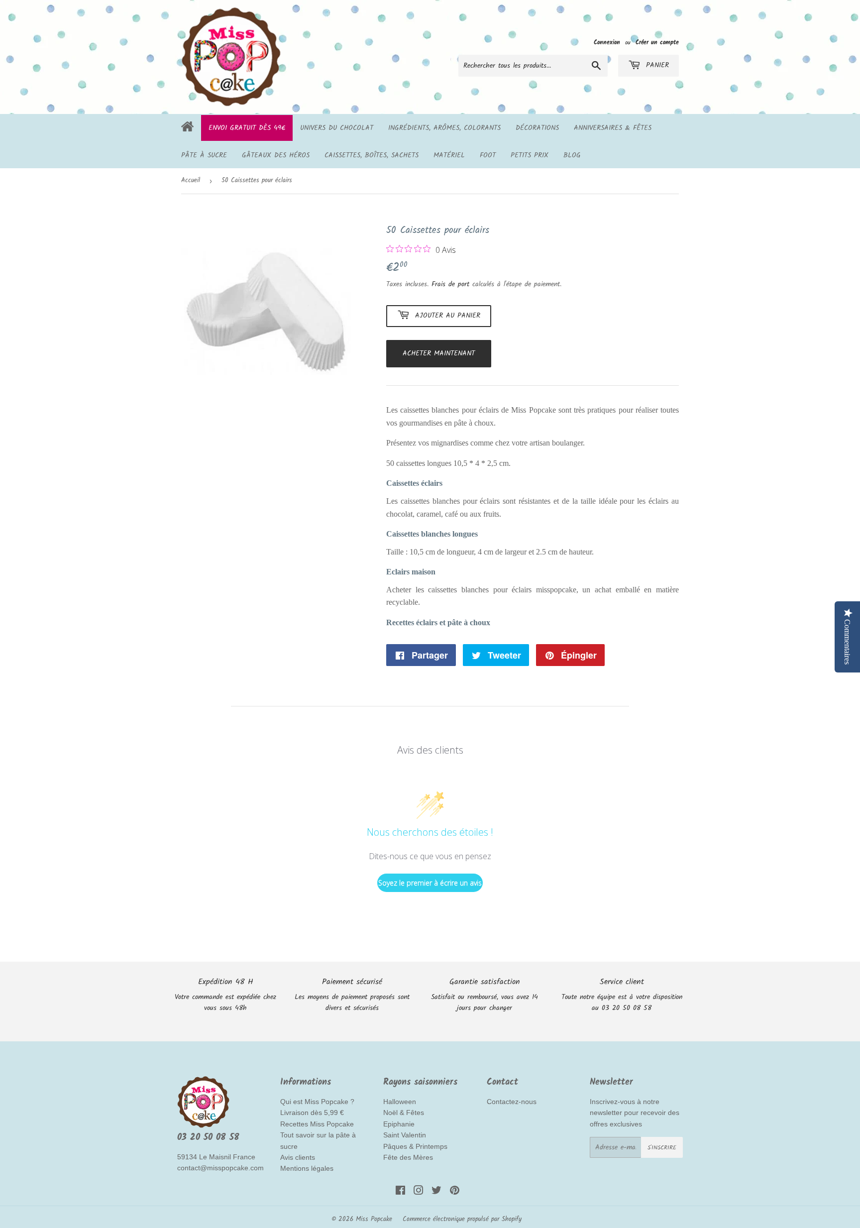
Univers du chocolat (336, 127)
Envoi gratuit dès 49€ (247, 127)
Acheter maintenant (439, 353)
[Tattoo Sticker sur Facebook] (400, 1192)
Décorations (537, 127)
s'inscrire (661, 1147)
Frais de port (450, 284)
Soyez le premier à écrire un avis (430, 883)
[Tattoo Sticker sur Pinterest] (454, 1192)
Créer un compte (657, 42)
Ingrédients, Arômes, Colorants (444, 127)
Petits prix (529, 155)
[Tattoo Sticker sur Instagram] (419, 1192)
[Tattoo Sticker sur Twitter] (436, 1192)
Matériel (449, 155)
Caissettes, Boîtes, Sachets (371, 155)
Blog (572, 155)
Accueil (190, 180)
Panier (656, 65)
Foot (488, 155)
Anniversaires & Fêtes (612, 127)
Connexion (607, 42)
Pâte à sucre (204, 155)
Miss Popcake (374, 1219)
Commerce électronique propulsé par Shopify (462, 1219)
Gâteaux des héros (276, 155)
